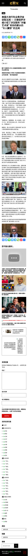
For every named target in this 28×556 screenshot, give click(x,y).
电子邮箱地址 (5, 399)
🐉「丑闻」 (6, 480)
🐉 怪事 (5, 452)
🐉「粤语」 (6, 469)
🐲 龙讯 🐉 (11, 551)
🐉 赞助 (5, 521)
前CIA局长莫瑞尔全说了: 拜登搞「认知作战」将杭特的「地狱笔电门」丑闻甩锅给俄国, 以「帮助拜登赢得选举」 (14, 316)
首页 (5, 425)
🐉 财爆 (5, 447)
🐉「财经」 (6, 491)
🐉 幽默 (5, 513)
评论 (3, 370)
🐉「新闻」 (6, 466)
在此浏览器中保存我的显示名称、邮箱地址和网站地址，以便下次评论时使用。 (14, 410)
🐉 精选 (5, 433)
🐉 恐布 (5, 455)
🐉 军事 (5, 442)
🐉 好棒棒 (5, 502)
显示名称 (4, 391)
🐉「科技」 (6, 494)
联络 (5, 519)
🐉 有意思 (5, 507)
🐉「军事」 (6, 483)
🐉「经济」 (6, 488)
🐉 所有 (5, 431)
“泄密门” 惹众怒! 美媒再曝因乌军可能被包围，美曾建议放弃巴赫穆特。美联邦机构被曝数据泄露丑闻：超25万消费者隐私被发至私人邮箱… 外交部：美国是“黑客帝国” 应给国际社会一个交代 (14, 271)
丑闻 (3, 13)
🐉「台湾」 (6, 464)
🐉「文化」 (6, 472)
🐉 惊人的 (5, 510)
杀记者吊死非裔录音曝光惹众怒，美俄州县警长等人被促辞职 (13, 294)
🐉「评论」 (6, 461)
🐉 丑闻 (5, 436)
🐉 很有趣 (5, 505)
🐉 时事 (5, 444)
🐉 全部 (5, 499)
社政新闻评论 (7, 428)
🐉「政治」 (6, 486)
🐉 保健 (5, 450)
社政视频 (6, 458)
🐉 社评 (5, 439)
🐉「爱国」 (6, 474)
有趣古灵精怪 (7, 497)
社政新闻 (6, 477)
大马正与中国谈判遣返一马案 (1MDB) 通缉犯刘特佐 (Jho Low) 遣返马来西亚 (14, 323)
